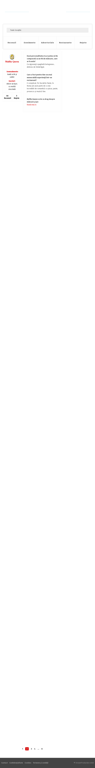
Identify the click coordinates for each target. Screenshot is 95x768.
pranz (29, 675)
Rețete (83, 43)
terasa (38, 403)
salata (24, 313)
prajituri (39, 584)
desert (24, 403)
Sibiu (17, 125)
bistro (14, 313)
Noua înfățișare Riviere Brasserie (26, 388)
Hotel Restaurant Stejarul (17, 487)
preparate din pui (38, 675)
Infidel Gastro (79, 152)
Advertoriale (47, 43)
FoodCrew (47, 12)
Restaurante (65, 43)
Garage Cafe (12, 581)
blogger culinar (17, 584)
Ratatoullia (78, 168)
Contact (4, 763)
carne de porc (16, 494)
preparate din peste (34, 494)
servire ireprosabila (34, 313)
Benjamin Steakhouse (16, 216)
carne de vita (21, 223)
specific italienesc (30, 129)
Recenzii (12, 43)
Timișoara (19, 310)
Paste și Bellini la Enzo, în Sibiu (25, 117)
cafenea (32, 584)
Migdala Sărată (80, 136)
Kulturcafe (11, 671)
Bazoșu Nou (35, 487)
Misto (10, 310)
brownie (26, 584)
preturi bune (47, 584)
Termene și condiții (40, 763)
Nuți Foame (78, 144)
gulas (24, 675)
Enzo (9, 125)
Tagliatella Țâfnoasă (82, 176)
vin (37, 223)
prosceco (19, 129)
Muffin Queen (12, 61)
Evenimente (30, 43)
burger (14, 223)
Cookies (28, 763)
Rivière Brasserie (14, 396)
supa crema (31, 223)
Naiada (77, 184)
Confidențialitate (16, 763)
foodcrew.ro (31, 105)
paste (14, 129)
